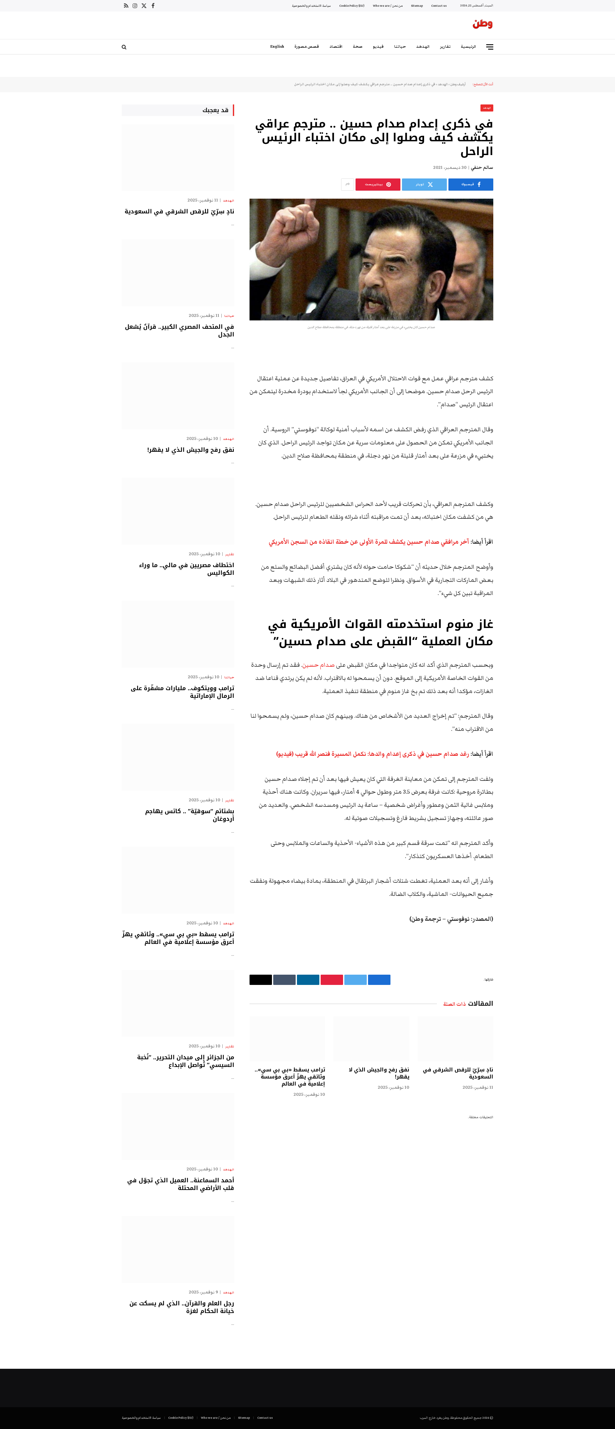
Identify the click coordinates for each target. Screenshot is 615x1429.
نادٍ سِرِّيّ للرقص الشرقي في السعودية (458, 1073)
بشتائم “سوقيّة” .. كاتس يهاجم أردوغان (189, 815)
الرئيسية (468, 47)
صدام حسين (318, 665)
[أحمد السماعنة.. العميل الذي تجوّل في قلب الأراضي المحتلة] (178, 1126)
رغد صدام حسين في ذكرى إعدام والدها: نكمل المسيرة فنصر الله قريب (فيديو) (372, 754)
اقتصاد (336, 47)
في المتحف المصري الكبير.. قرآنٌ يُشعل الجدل (179, 331)
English (277, 47)
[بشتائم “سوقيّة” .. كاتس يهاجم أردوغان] (178, 757)
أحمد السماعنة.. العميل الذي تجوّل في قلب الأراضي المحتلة (180, 1184)
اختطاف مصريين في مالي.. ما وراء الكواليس (186, 569)
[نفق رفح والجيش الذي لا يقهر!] (371, 1038)
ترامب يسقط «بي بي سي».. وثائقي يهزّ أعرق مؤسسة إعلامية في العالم (290, 1076)
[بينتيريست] (515, 411)
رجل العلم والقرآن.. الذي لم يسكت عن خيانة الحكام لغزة (181, 1307)
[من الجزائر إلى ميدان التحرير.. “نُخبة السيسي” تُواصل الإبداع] (178, 1003)
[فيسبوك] (515, 362)
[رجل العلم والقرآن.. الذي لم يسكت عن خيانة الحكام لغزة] (178, 1249)
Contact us (439, 5)
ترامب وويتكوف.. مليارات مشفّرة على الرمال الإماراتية (182, 692)
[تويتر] (515, 378)
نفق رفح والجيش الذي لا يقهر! (379, 1073)
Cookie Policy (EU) (352, 5)
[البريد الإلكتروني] (515, 427)
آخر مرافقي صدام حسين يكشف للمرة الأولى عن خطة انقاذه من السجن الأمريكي (369, 542)
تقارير (445, 47)
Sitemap (417, 5)
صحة (358, 47)
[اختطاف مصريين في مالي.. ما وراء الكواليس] (178, 511)
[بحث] (125, 47)
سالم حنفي (482, 167)
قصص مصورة (306, 47)
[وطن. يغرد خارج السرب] (482, 25)
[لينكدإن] (515, 395)
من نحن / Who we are (388, 5)
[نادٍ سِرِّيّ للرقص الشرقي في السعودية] (455, 1038)
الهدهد (423, 47)
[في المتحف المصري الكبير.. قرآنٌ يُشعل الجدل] (178, 272)
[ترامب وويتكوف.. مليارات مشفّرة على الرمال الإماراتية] (178, 634)
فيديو (378, 47)
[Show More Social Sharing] (347, 184)
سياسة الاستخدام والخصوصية (311, 5)
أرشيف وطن (458, 84)
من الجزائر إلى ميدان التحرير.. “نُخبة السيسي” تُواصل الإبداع (185, 1061)
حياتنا (400, 47)
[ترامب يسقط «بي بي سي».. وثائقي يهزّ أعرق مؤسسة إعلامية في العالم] (287, 1038)
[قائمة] (489, 47)
